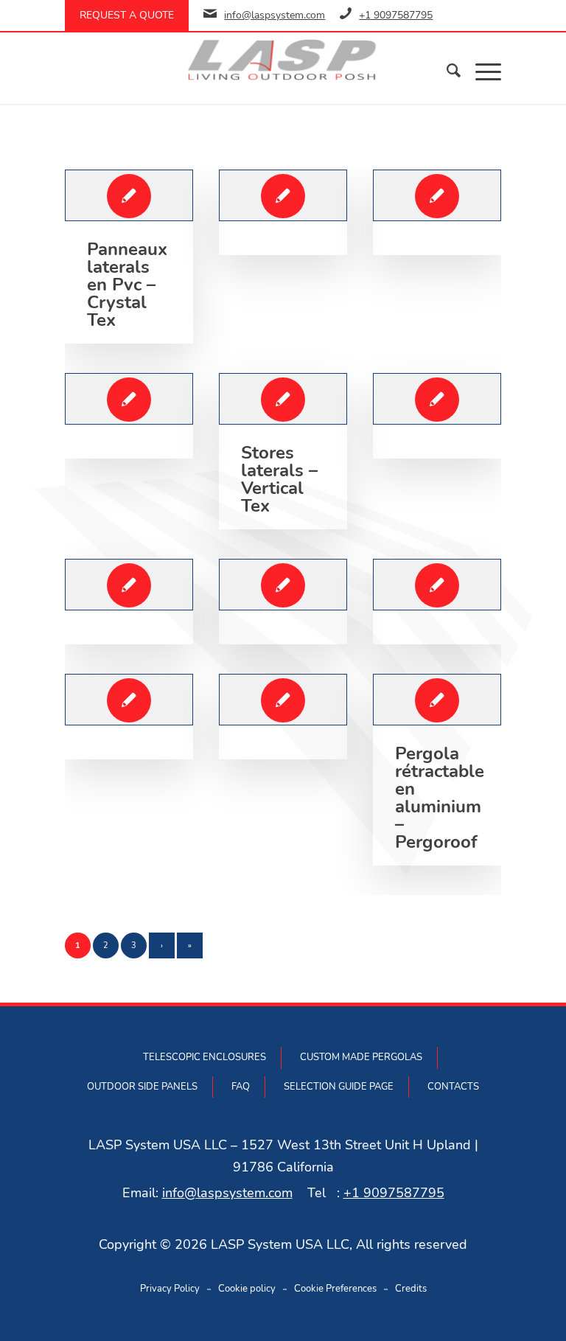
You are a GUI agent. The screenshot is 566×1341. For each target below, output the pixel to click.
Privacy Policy (170, 1288)
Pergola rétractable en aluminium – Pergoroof (439, 798)
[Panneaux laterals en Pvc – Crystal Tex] (128, 195)
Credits (411, 1288)
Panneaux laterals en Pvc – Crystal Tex (127, 284)
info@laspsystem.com (274, 15)
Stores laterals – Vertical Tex (279, 479)
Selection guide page (339, 1086)
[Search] (446, 71)
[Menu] (481, 71)
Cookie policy (247, 1288)
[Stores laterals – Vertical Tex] (282, 399)
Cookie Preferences (335, 1288)
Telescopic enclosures (204, 1057)
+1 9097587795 (396, 15)
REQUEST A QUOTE (127, 15)
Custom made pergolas (361, 1057)
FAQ (240, 1086)
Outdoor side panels (142, 1086)
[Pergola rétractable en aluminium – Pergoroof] (436, 699)
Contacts (453, 1086)
